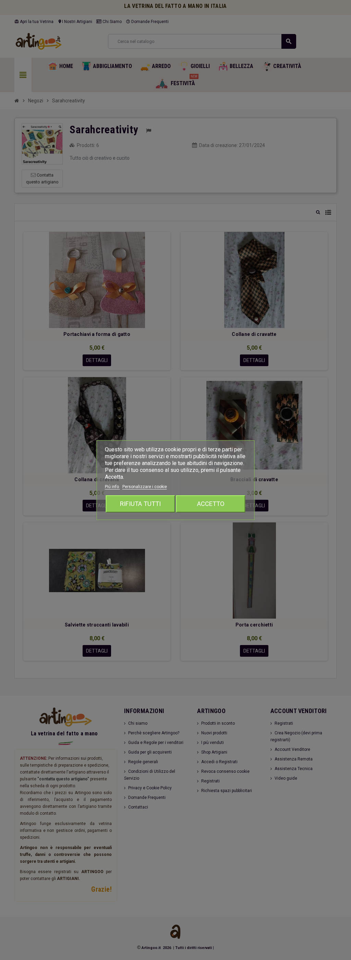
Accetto (211, 503)
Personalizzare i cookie (144, 486)
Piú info (112, 486)
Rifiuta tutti (140, 503)
